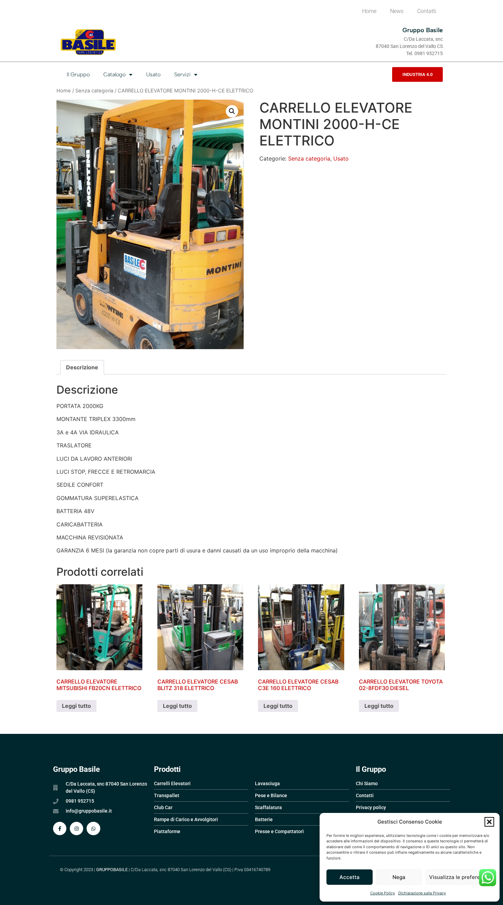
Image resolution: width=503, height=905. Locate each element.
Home (369, 11)
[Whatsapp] (93, 828)
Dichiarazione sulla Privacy (422, 893)
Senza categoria (94, 91)
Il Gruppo (78, 74)
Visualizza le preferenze (459, 877)
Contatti (426, 11)
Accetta (349, 877)
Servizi (182, 74)
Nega (398, 877)
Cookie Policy (382, 893)
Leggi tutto (76, 705)
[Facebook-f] (59, 828)
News (396, 11)
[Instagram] (76, 828)
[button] (489, 821)
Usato (153, 74)
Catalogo (114, 74)
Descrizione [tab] (82, 367)
